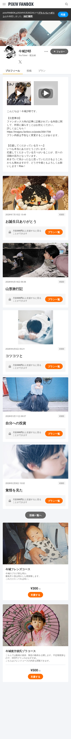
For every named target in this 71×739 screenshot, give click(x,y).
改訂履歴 (28, 16)
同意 (63, 14)
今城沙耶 (25, 51)
